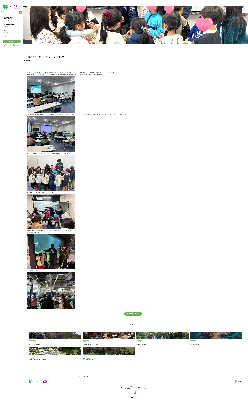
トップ (31, 375)
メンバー (6, 30)
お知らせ (6, 36)
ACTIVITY (6, 26)
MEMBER (6, 32)
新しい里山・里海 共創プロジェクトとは (9, 18)
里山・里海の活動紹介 (9, 24)
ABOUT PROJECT (8, 20)
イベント (27, 53)
